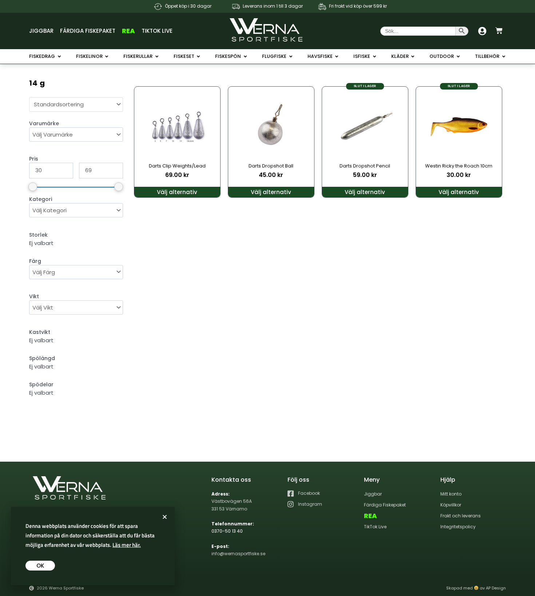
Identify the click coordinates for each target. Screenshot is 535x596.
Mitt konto (450, 494)
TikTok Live (157, 31)
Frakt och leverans (460, 516)
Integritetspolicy (458, 527)
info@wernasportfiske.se (238, 553)
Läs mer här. (126, 545)
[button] (164, 517)
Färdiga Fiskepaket (87, 31)
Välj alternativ (177, 192)
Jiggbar (41, 31)
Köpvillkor (450, 505)
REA (128, 30)
